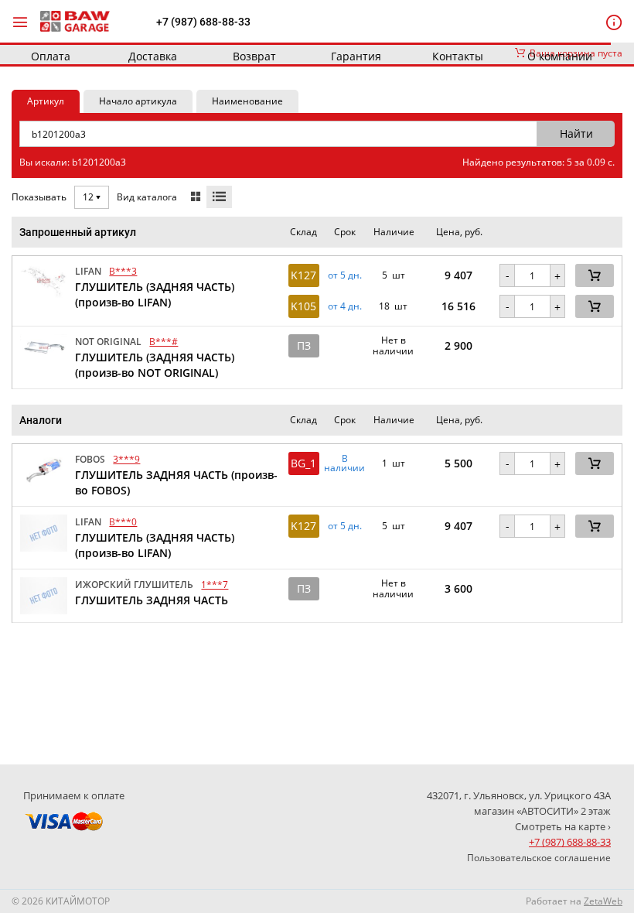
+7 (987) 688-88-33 (203, 21)
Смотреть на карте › (563, 826)
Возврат (254, 56)
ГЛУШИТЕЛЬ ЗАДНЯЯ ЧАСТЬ (151, 600)
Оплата (50, 56)
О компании (559, 56)
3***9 (126, 459)
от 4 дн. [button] (345, 306)
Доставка (152, 56)
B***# (163, 341)
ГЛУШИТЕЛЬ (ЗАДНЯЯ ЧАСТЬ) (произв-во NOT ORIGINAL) (154, 365)
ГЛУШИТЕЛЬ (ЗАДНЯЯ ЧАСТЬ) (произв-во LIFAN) (154, 294)
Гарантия (356, 56)
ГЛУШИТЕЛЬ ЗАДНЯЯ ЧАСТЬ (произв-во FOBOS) (176, 482)
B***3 (123, 271)
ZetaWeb (603, 901)
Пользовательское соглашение (539, 857)
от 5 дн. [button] (345, 275)
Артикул (45, 101)
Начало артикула (138, 101)
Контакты (457, 56)
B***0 (123, 521)
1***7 (214, 584)
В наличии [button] (344, 463)
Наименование (247, 101)
